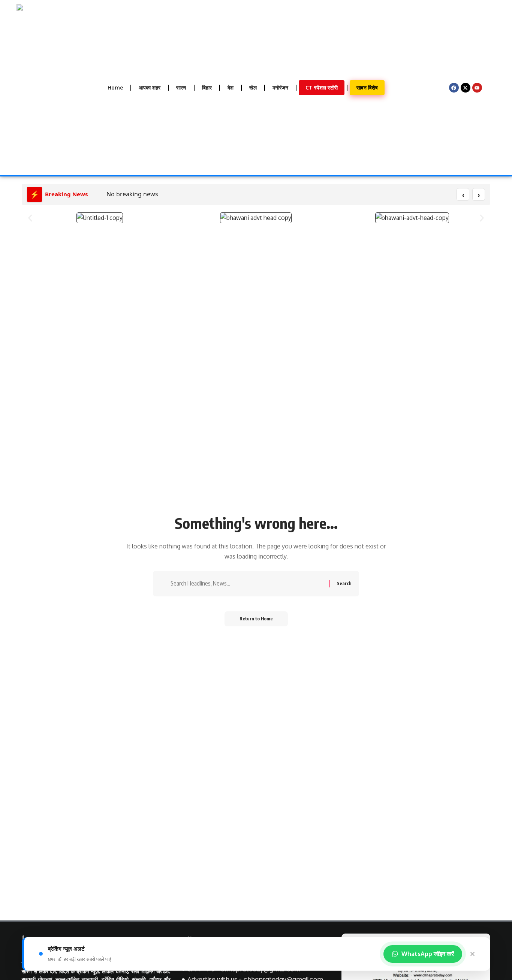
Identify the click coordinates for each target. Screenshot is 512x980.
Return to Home (256, 618)
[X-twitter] (465, 88)
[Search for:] (247, 583)
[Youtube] (477, 88)
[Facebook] (454, 88)
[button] (30, 218)
